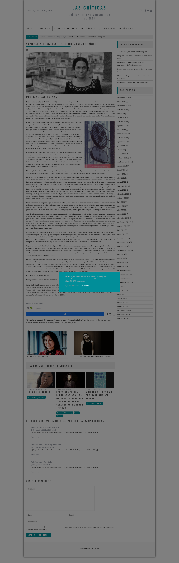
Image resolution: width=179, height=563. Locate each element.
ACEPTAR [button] (85, 285)
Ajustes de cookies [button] (72, 285)
